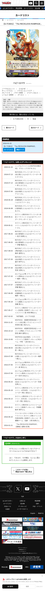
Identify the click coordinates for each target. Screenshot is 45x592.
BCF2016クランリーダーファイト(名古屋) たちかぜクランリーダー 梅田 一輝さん (28, 348)
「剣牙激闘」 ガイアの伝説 (25, 316)
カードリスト (10, 20)
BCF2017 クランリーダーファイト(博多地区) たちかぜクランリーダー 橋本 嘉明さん (28, 250)
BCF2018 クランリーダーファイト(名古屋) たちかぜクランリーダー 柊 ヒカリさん (28, 174)
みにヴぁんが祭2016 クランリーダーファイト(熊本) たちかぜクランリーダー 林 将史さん (28, 364)
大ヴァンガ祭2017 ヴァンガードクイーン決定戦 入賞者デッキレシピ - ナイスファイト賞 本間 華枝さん (28, 310)
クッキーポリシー (22, 551)
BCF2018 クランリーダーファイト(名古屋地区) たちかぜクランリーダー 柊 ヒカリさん (28, 183)
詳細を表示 (39, 586)
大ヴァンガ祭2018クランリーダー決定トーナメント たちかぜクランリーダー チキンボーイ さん (28, 217)
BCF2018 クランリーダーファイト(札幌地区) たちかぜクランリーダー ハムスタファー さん (28, 200)
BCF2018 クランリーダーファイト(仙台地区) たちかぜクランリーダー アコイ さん (28, 191)
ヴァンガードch (30, 3)
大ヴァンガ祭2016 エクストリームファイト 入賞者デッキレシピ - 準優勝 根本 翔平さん (29, 407)
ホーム (3, 20)
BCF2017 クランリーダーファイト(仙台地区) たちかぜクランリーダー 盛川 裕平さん (28, 259)
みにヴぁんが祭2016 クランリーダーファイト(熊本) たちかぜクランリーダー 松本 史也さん (28, 373)
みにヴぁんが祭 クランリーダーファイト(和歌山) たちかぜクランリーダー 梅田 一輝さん (28, 276)
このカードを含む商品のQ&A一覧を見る (23, 471)
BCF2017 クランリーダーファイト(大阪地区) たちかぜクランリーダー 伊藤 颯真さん (28, 284)
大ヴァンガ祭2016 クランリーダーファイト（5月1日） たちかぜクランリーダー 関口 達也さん (28, 398)
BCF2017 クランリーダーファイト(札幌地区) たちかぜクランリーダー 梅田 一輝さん (28, 293)
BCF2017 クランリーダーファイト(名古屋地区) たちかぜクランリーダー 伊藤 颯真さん (28, 242)
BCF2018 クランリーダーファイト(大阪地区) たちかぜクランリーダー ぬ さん (28, 208)
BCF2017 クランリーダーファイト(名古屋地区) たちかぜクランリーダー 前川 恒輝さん (28, 234)
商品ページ (20, 149)
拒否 (27, 586)
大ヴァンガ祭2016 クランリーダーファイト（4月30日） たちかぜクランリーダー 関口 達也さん (28, 390)
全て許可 (10, 586)
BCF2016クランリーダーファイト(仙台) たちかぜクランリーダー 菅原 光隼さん (28, 381)
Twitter (18, 488)
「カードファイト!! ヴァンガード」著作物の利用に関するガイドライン (22, 553)
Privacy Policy (38, 581)
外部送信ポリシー (22, 549)
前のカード (10, 128)
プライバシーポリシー (22, 547)
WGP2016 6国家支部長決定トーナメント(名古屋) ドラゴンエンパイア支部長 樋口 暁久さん (28, 322)
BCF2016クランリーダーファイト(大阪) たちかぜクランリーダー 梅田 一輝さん (28, 356)
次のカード (35, 128)
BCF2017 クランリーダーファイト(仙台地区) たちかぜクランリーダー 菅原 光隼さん (28, 267)
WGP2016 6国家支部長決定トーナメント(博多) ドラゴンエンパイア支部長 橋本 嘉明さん (28, 331)
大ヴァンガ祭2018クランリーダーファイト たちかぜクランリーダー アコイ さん (28, 225)
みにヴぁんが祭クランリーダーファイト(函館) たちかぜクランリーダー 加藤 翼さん (28, 301)
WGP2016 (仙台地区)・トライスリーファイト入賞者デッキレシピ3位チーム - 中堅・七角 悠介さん (28, 339)
